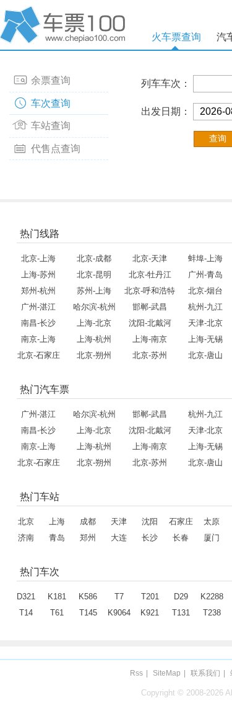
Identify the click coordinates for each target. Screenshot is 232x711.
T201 (150, 596)
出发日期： (166, 111)
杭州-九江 (205, 306)
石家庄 (181, 521)
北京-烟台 (205, 290)
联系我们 (205, 673)
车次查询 (51, 103)
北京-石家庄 (38, 355)
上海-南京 (149, 339)
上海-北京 (94, 323)
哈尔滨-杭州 (94, 306)
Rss (136, 673)
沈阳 (150, 521)
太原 (212, 521)
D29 (181, 596)
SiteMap (167, 673)
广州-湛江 (38, 306)
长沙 (150, 537)
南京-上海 (38, 339)
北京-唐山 (205, 355)
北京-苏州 (149, 355)
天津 (119, 521)
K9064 (119, 612)
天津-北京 (205, 323)
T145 (88, 612)
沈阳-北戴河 (150, 323)
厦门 (212, 537)
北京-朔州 (94, 355)
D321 (26, 596)
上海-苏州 (38, 274)
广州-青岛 (205, 274)
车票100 (65, 24)
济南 (26, 537)
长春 (181, 537)
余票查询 (51, 80)
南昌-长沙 (38, 323)
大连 (119, 537)
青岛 (57, 537)
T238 (212, 612)
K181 (57, 596)
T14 (26, 612)
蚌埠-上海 (205, 258)
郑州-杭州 (38, 290)
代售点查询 (55, 148)
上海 (57, 521)
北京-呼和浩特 (149, 290)
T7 (119, 596)
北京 (26, 521)
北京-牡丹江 (150, 274)
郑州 (88, 537)
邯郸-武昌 (149, 306)
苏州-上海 (94, 290)
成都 (88, 521)
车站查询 (51, 125)
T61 (57, 612)
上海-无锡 (205, 339)
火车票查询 (176, 37)
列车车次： (166, 83)
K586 (88, 596)
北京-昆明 (94, 274)
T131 (181, 612)
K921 (149, 612)
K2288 (211, 596)
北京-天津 (149, 258)
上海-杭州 (94, 339)
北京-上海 (38, 258)
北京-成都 (94, 258)
